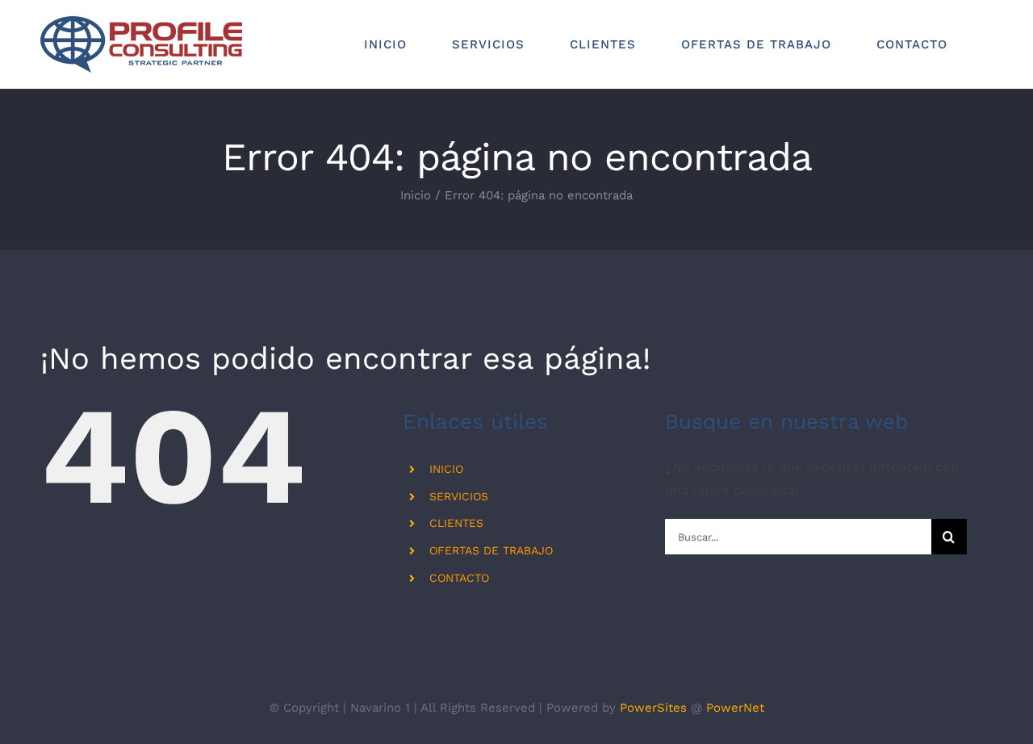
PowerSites (653, 707)
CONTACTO (459, 577)
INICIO (446, 468)
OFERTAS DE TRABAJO (491, 550)
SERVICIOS (458, 496)
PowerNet (735, 707)
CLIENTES (456, 522)
